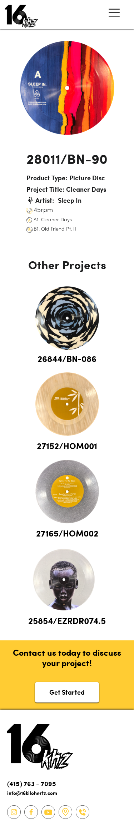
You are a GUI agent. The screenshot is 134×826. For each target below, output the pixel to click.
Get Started (67, 692)
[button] (114, 14)
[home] (19, 14)
